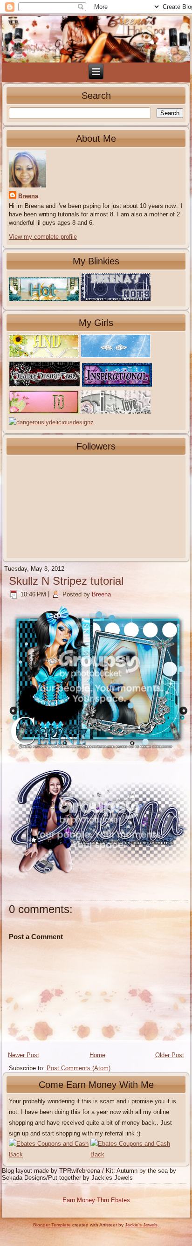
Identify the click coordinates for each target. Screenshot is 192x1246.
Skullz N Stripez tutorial (66, 581)
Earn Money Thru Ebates (96, 1200)
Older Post (169, 1055)
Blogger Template (52, 1224)
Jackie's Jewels (141, 1224)
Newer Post (23, 1055)
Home (97, 1055)
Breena (28, 196)
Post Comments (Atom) (78, 1068)
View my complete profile (43, 236)
